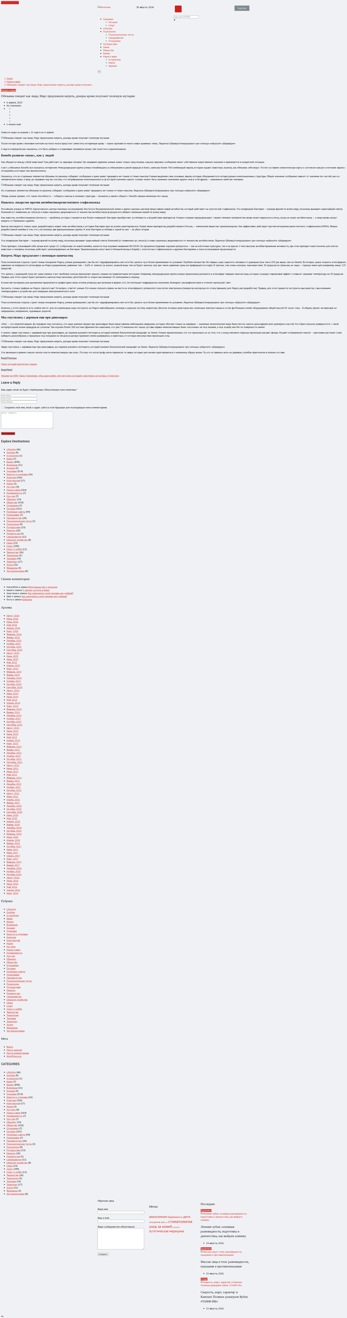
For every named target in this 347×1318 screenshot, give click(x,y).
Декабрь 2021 (14, 784)
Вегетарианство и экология (42, 587)
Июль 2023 (12, 731)
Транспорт (12, 561)
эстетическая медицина (166, 1231)
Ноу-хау (11, 496)
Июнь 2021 (12, 796)
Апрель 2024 (13, 702)
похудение (154, 1222)
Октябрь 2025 (14, 646)
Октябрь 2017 (14, 846)
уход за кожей (160, 1226)
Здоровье (108, 19)
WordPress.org (14, 1056)
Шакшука (27, 599)
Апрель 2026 (13, 628)
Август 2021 (13, 793)
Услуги (10, 564)
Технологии (13, 555)
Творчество (13, 552)
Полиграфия (13, 514)
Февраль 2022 (14, 777)
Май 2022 (12, 774)
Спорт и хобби (14, 549)
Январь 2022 (13, 780)
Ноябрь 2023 (14, 718)
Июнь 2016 (12, 883)
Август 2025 (13, 653)
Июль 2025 (12, 656)
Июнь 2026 (12, 621)
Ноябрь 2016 (14, 871)
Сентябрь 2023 (14, 724)
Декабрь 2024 (14, 678)
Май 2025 (12, 662)
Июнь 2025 (12, 659)
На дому (11, 486)
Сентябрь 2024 (14, 687)
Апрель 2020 (13, 821)
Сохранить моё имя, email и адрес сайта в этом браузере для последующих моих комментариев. (55, 407)
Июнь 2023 (12, 734)
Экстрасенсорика (16, 571)
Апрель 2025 (13, 665)
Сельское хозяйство (17, 539)
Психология (109, 31)
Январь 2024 (13, 712)
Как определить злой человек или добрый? (50, 593)
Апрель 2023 (13, 740)
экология (176, 1227)
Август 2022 (13, 765)
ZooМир (11, 452)
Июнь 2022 (12, 771)
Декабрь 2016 (14, 868)
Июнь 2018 (12, 837)
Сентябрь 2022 (14, 762)
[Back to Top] (2, 1316)
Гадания (112, 65)
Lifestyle (107, 28)
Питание (113, 22)
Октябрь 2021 (14, 790)
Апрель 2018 (13, 840)
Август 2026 (13, 615)
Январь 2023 (13, 749)
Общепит (11, 499)
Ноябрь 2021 (14, 787)
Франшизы (12, 567)
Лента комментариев (18, 1053)
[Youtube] (178, 9)
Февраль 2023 (14, 746)
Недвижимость (14, 493)
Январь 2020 (13, 824)
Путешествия (110, 44)
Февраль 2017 (14, 862)
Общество (108, 50)
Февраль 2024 (14, 709)
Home (10, 78)
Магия (111, 62)
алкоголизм (158, 1216)
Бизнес (106, 53)
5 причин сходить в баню (36, 590)
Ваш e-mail (103, 1217)
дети (186, 1216)
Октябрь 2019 (14, 830)
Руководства (13, 533)
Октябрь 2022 (14, 759)
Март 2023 (12, 743)
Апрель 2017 (13, 855)
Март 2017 (12, 858)
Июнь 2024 (12, 696)
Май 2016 (12, 887)
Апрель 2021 (13, 799)
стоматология (180, 1221)
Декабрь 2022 (14, 752)
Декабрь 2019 (14, 827)
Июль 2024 (12, 693)
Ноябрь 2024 (14, 681)
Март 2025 (12, 668)
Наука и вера (110, 56)
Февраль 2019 (14, 833)
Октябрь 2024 (14, 684)
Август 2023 (13, 727)
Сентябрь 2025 (14, 649)
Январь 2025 (13, 674)
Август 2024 (13, 690)
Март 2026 (12, 631)
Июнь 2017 (12, 852)
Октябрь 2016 (14, 874)
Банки (10, 458)
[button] (241, 8)
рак (163, 1222)
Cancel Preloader (10, 2)
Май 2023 (12, 737)
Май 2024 (12, 699)
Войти (10, 1046)
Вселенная (12, 465)
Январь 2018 (13, 843)
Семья (106, 47)
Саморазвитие (115, 37)
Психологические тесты (121, 34)
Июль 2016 (12, 880)
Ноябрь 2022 (14, 756)
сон (167, 1222)
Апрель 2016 (13, 890)
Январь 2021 (13, 802)
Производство (14, 518)
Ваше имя (103, 1209)
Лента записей (14, 1050)
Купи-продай (13, 480)
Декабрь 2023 (14, 715)
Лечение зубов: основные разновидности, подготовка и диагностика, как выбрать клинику (223, 1231)
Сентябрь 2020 (14, 812)
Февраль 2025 (14, 671)
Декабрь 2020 (14, 805)
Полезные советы (16, 511)
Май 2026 (12, 625)
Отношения (114, 40)
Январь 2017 (13, 865)
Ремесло (11, 530)
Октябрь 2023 (14, 721)
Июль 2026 (12, 618)
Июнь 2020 (12, 815)
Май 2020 (12, 818)
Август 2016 (13, 877)
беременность (175, 1217)
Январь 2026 (13, 637)
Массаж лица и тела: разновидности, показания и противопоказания (225, 1264)
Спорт (111, 25)
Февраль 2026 (14, 634)
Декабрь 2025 (14, 640)
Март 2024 (12, 706)
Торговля (11, 558)
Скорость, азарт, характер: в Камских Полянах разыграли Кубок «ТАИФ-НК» (224, 1297)
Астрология (114, 59)
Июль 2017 (12, 849)
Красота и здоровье (17, 474)
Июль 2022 (12, 768)
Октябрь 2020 (14, 809)
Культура (11, 477)
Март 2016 (12, 893)
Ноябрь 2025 (14, 643)
